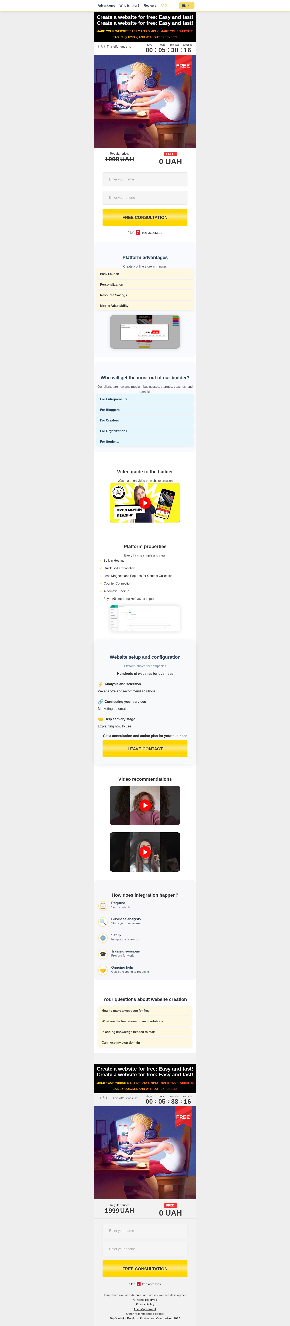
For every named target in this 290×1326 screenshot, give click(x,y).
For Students (109, 441)
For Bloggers (110, 409)
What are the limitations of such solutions (132, 1021)
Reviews (150, 5)
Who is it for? (129, 5)
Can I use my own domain (121, 1042)
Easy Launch (109, 274)
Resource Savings (113, 295)
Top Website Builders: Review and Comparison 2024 (145, 1318)
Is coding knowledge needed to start (128, 1032)
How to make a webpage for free (125, 1010)
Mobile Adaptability (114, 305)
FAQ (163, 5)
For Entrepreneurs (113, 399)
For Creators (109, 420)
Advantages (106, 5)
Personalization (111, 284)
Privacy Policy (145, 1304)
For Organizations (113, 431)
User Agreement (145, 1309)
